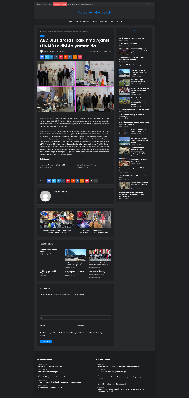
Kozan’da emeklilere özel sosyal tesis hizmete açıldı (98, 264)
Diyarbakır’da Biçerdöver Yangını (49, 250)
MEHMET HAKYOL (49, 51)
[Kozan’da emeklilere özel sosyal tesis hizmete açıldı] (100, 255)
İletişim (119, 21)
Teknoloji (103, 21)
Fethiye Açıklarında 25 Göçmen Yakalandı (48, 272)
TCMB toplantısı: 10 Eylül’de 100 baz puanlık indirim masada (131, 59)
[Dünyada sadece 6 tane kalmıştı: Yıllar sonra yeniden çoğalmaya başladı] (124, 100)
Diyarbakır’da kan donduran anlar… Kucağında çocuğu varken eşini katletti (138, 151)
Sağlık (94, 21)
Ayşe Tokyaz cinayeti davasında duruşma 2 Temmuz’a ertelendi (97, 273)
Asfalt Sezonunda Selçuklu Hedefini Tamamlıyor (74, 272)
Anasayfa (70, 21)
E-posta (43, 325)
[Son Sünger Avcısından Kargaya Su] (124, 162)
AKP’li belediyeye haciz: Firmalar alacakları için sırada (139, 140)
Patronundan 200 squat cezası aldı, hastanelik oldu (139, 185)
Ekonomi (86, 21)
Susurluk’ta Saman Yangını (86, 165)
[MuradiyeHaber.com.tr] (94, 12)
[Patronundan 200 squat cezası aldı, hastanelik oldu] (124, 185)
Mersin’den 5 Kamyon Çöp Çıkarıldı (52, 165)
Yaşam (112, 21)
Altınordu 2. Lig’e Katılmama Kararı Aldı (139, 81)
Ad (41, 318)
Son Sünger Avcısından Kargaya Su (139, 160)
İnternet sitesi (81, 325)
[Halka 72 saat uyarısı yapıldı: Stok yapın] (124, 132)
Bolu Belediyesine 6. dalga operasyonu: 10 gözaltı (74, 264)
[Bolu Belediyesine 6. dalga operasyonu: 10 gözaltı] (75, 255)
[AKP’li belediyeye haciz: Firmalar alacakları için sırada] (124, 141)
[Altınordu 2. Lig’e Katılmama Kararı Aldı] (124, 82)
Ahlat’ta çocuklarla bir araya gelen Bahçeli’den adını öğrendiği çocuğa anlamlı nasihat (131, 194)
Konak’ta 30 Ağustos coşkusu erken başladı (81, 4)
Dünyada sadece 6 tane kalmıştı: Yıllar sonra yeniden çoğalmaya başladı (139, 101)
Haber (78, 21)
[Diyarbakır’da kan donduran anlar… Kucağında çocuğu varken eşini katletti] (124, 150)
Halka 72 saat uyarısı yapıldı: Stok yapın (138, 131)
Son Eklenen (134, 31)
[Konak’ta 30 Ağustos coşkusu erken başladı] (124, 51)
